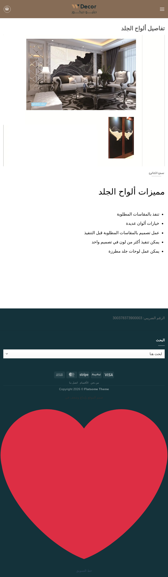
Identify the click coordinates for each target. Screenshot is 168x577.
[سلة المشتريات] (7, 9)
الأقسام (84, 382)
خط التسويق (84, 570)
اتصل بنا (73, 382)
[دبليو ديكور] (84, 9)
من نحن (95, 382)
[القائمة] (162, 9)
